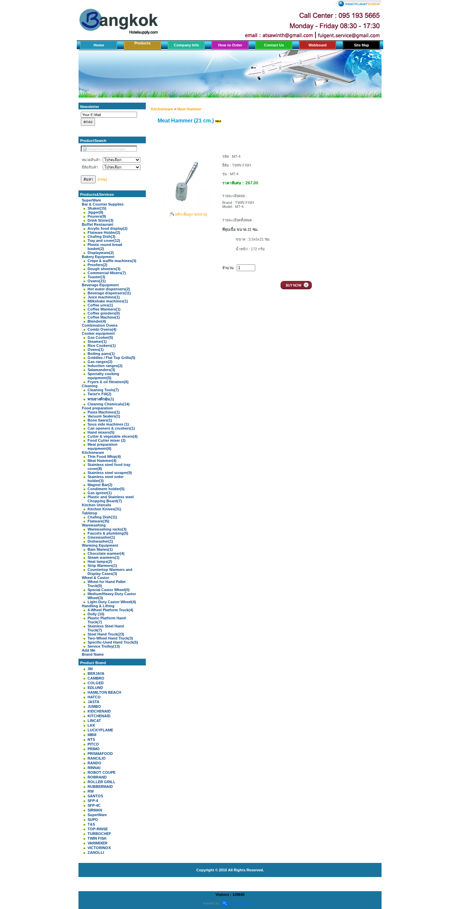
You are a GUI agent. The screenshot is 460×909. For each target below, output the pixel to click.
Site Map (361, 45)
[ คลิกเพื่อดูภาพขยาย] (188, 214)
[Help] (102, 179)
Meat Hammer (189, 109)
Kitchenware (162, 109)
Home (99, 45)
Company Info (186, 45)
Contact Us (274, 45)
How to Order (230, 45)
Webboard (317, 45)
